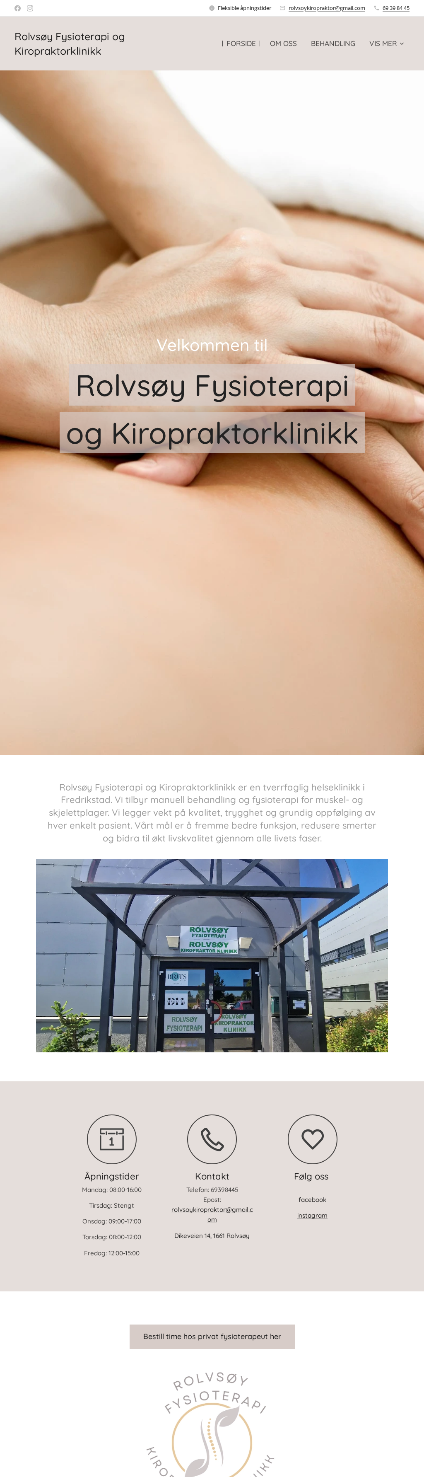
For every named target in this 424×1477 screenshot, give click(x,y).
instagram (312, 1215)
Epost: (212, 1200)
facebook (312, 1200)
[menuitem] (241, 43)
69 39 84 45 (396, 8)
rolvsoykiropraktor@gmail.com (327, 8)
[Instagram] (30, 8)
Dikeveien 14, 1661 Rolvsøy (212, 1236)
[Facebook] (17, 8)
